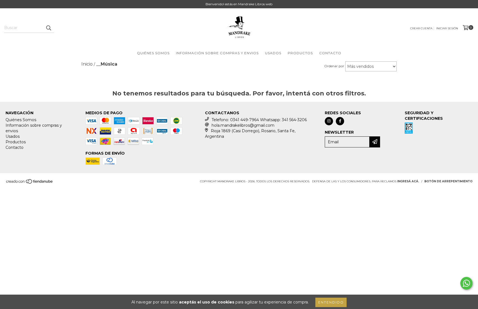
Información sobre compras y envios (217, 53)
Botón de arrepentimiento (448, 181)
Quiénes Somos (153, 53)
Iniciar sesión (447, 28)
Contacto (330, 53)
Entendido (331, 302)
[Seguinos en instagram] (329, 121)
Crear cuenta (421, 28)
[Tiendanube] (30, 183)
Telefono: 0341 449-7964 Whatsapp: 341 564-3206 (259, 119)
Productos (300, 53)
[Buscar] (48, 28)
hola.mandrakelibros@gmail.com (243, 125)
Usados (273, 53)
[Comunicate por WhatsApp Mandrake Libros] (466, 283)
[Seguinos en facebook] (340, 121)
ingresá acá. (408, 181)
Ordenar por (334, 66)
